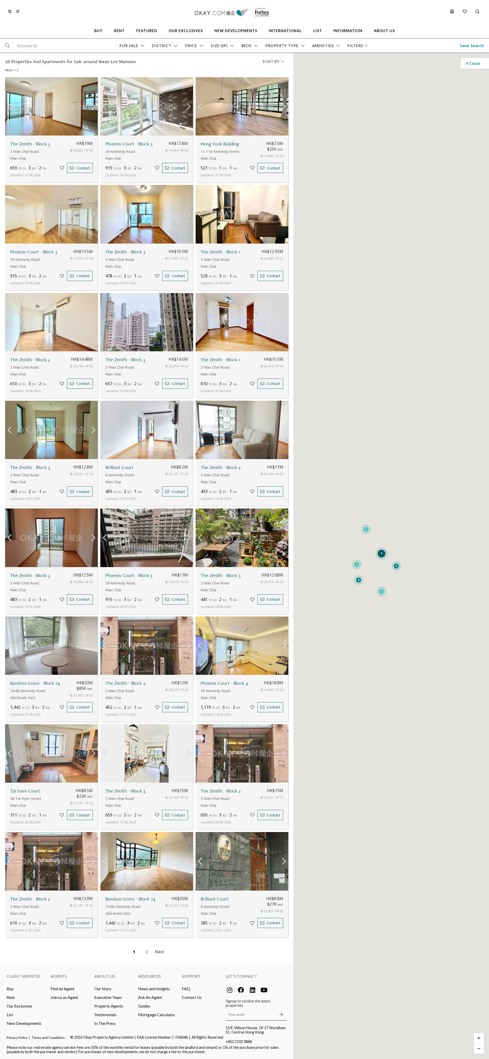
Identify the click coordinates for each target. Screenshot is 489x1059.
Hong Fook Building (220, 144)
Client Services (23, 976)
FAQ (186, 988)
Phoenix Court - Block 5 (128, 575)
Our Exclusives (19, 1005)
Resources (149, 976)
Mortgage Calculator (156, 1014)
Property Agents (108, 1005)
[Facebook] (241, 990)
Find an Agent (62, 988)
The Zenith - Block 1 (220, 252)
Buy (10, 988)
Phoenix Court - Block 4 (224, 683)
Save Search (472, 45)
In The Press (105, 1023)
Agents (58, 976)
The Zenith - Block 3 (30, 144)
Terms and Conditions (48, 1038)
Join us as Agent (64, 997)
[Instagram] (229, 990)
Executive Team (108, 997)
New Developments (24, 1023)
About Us (104, 976)
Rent (11, 997)
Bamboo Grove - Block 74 (35, 683)
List (10, 1014)
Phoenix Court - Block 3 (128, 144)
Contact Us (192, 997)
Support (191, 976)
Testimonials (105, 1014)
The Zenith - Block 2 (30, 359)
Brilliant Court (119, 467)
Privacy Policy (17, 1038)
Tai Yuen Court (25, 791)
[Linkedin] (252, 990)
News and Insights (154, 988)
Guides (144, 1005)
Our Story (102, 988)
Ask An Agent (150, 997)
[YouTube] (264, 990)
